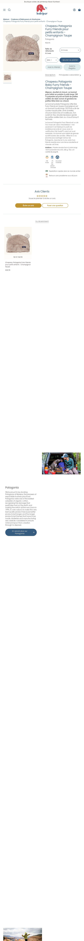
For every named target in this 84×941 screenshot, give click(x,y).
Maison (6, 19)
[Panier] (79, 9)
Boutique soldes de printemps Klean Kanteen (42, 2)
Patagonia (49, 39)
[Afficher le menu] (4, 9)
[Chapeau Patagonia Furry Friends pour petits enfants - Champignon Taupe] (18, 243)
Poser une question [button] (55, 205)
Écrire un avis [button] (28, 205)
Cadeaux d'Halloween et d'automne (25, 19)
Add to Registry (72, 67)
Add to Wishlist (54, 67)
